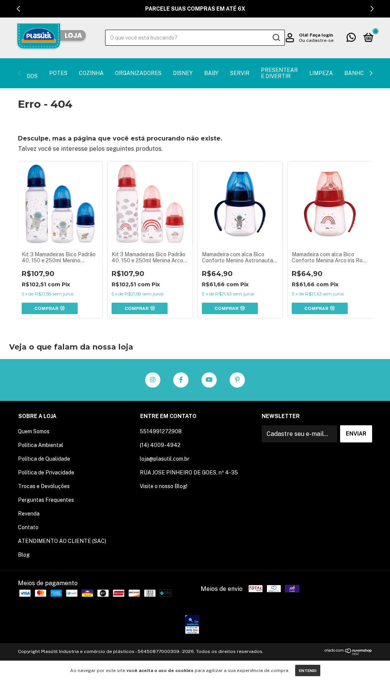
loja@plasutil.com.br (164, 459)
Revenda (29, 514)
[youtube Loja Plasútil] (209, 380)
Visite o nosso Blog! (163, 486)
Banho (354, 73)
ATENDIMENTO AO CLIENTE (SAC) (62, 541)
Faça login (321, 35)
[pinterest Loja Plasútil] (237, 380)
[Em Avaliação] (192, 625)
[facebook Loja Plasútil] (181, 380)
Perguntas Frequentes (46, 500)
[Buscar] (276, 38)
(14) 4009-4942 (160, 445)
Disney (183, 73)
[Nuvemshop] (348, 653)
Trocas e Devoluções (44, 486)
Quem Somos (34, 431)
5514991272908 (161, 431)
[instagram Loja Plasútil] (152, 380)
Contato (28, 527)
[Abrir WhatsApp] (371, 660)
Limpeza (321, 73)
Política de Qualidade (44, 459)
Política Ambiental (40, 445)
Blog (24, 555)
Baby (211, 73)
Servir (239, 73)
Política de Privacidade (46, 472)
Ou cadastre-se (316, 40)
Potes (58, 73)
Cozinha (91, 73)
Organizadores (138, 73)
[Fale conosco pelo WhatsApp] (351, 39)
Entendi (307, 670)
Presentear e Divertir (279, 73)
